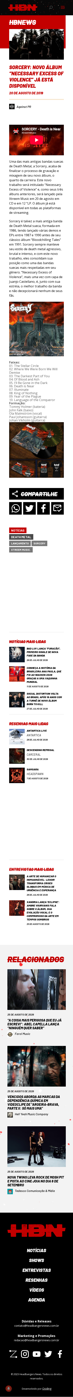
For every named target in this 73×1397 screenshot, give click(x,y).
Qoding (46, 1388)
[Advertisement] (36, 595)
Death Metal (21, 537)
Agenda (36, 1299)
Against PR (24, 106)
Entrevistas (36, 1270)
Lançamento (20, 543)
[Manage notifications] (8, 1388)
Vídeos (36, 1290)
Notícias (18, 530)
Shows (36, 1260)
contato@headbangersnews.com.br (36, 1325)
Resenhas (36, 1280)
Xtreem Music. (21, 549)
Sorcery (39, 543)
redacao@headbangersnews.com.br (36, 1340)
